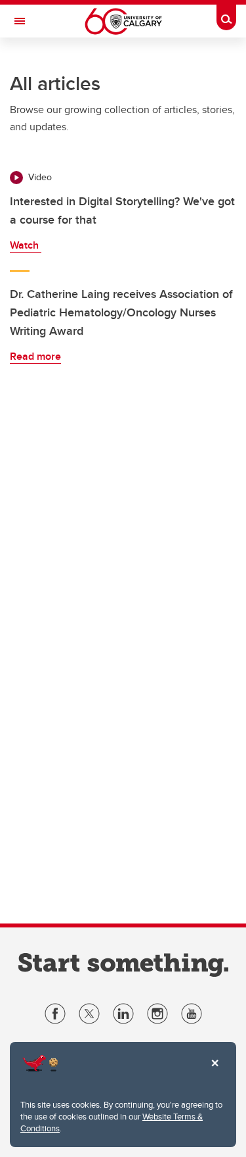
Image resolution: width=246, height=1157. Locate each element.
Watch (25, 245)
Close (214, 1072)
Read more (35, 356)
